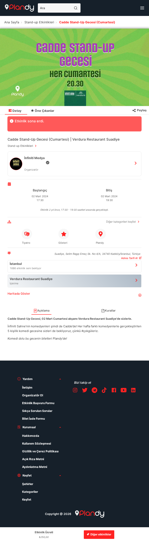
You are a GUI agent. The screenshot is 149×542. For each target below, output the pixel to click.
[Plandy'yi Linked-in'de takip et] (133, 390)
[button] (74, 295)
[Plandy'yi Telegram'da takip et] (94, 390)
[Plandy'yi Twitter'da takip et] (85, 390)
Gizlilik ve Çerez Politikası (40, 451)
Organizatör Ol (32, 395)
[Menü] (142, 8)
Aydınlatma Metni (34, 467)
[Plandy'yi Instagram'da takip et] (75, 390)
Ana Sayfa (11, 22)
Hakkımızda (30, 436)
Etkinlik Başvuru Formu (38, 403)
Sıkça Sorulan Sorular (37, 411)
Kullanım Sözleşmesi (36, 443)
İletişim (27, 387)
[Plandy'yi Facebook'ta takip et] (114, 390)
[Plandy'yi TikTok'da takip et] (104, 390)
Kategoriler (30, 492)
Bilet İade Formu (33, 418)
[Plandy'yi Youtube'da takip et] (123, 390)
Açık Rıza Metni (33, 459)
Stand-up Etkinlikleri (39, 22)
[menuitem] (16, 110)
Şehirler (27, 484)
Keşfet (26, 499)
